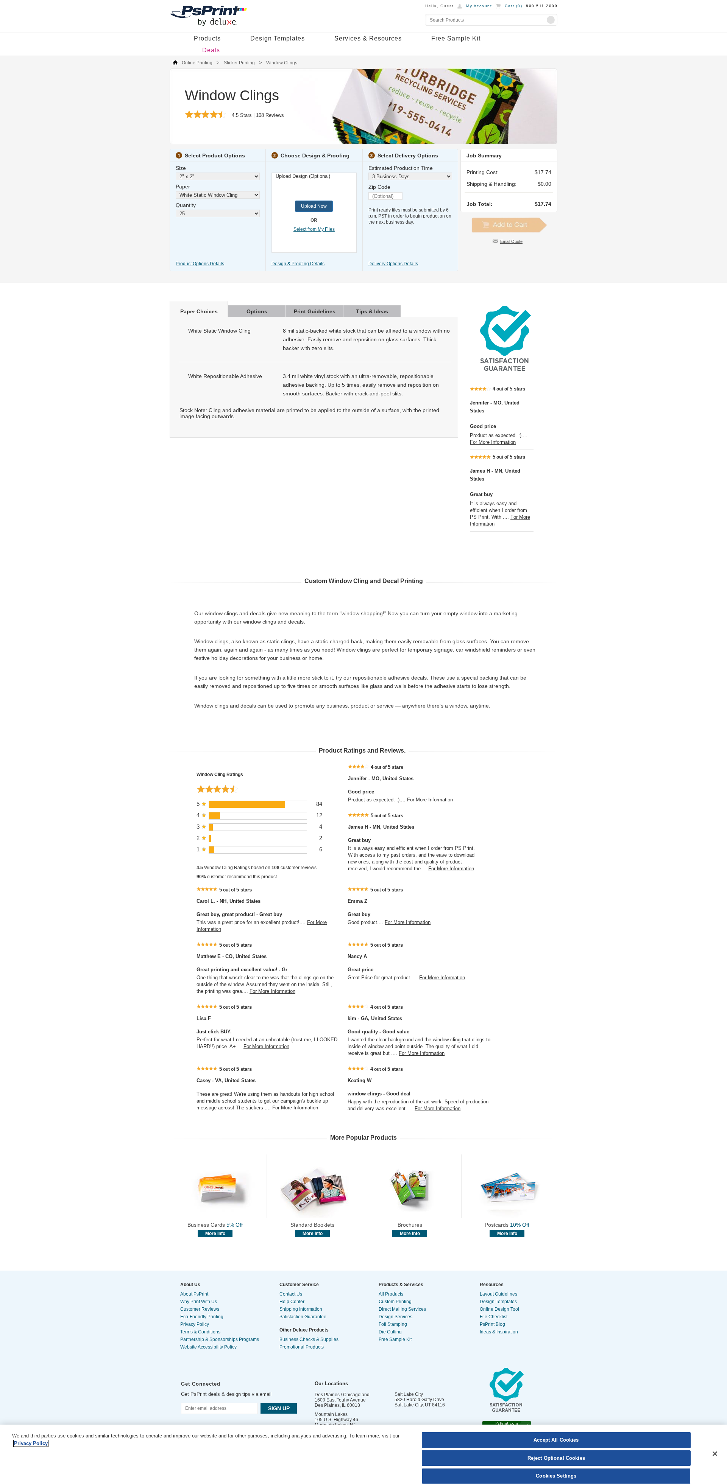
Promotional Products (301, 1347)
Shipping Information (300, 1309)
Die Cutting (390, 1332)
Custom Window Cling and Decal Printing (363, 581)
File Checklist (493, 1316)
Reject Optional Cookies (556, 1458)
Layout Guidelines (498, 1294)
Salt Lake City (409, 1394)
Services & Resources (368, 38)
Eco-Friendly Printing (201, 1316)
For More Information (493, 442)
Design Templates (277, 38)
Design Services (395, 1316)
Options (256, 311)
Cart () (513, 6)
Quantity (186, 205)
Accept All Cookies (556, 1440)
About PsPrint (194, 1294)
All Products (391, 1294)
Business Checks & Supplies (309, 1339)
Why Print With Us (198, 1301)
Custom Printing (395, 1301)
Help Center (291, 1301)
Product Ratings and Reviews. (362, 750)
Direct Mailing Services (402, 1309)
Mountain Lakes (331, 1414)
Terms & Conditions (200, 1332)
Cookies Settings (556, 1476)
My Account (479, 6)
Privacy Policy (194, 1324)
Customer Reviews (199, 1309)
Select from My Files (314, 229)
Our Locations (331, 1383)
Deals (211, 50)
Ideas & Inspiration (499, 1332)
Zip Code (379, 187)
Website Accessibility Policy (208, 1347)
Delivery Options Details (393, 263)
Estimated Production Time (400, 168)
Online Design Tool (499, 1309)
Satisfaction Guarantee (302, 1316)
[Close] (715, 1453)
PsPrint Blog (492, 1324)
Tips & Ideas (372, 311)
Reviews (270, 115)
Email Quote (511, 241)
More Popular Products (363, 1137)
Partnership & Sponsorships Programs (219, 1339)
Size (181, 168)
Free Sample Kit (456, 38)
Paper (183, 186)
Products (207, 38)
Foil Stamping (393, 1324)
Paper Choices (199, 311)
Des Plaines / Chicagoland (342, 1394)
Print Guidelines (314, 311)
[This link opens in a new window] (505, 369)
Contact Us (290, 1294)
